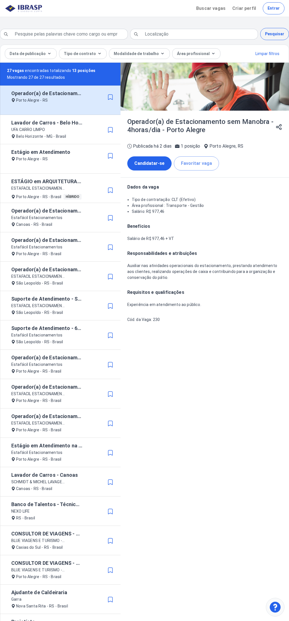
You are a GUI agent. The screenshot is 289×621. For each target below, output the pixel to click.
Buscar (210, 8)
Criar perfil (244, 8)
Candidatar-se (149, 163)
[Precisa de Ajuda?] (275, 607)
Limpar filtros (267, 53)
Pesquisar (274, 34)
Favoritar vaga (196, 163)
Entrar (274, 8)
